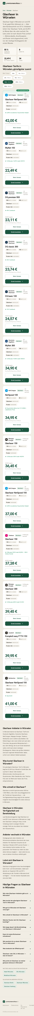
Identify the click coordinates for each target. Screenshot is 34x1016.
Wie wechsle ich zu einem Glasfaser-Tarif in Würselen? (15, 942)
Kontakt (31, 1005)
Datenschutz (14, 1005)
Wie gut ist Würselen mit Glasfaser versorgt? (14, 909)
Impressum (6, 1005)
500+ (8, 86)
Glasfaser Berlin (8, 982)
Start (4, 10)
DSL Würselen (20, 971)
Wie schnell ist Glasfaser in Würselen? (15, 915)
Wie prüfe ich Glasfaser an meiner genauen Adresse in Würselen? (14, 962)
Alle (13, 73)
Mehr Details (17, 128)
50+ (18, 78)
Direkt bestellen (16, 133)
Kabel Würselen (8, 971)
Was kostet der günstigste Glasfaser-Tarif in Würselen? (15, 901)
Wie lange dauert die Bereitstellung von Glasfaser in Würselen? (14, 928)
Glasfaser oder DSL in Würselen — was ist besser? (14, 955)
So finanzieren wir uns (24, 1006)
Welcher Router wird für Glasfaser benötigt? (14, 921)
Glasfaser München (22, 982)
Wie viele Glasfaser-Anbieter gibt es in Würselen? (15, 894)
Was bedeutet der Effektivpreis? (13, 948)
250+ (19, 82)
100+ (8, 82)
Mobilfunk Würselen (10, 975)
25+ (7, 78)
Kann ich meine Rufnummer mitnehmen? (12, 935)
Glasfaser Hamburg (9, 986)
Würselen (9, 10)
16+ (21, 73)
